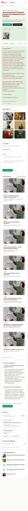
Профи (7, 5)
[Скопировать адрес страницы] (21, 423)
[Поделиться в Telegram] (6, 443)
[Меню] (25, 2)
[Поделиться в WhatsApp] (3, 443)
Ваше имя (4, 154)
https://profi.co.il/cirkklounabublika (11, 425)
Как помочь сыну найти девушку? (12, 387)
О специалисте (5, 43)
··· (24, 24)
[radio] (3, 152)
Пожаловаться (15, 436)
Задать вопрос (8, 406)
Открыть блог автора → (8, 357)
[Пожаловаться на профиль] (24, 443)
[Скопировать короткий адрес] (19, 426)
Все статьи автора (21, 176)
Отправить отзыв (8, 170)
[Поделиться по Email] (9, 443)
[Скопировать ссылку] (12, 443)
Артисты (12, 5)
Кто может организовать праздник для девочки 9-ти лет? (14, 366)
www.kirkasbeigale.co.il (8, 430)
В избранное (6, 436)
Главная (2, 5)
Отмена (15, 170)
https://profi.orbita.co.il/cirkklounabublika (12, 422)
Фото (13, 43)
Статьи (19, 43)
